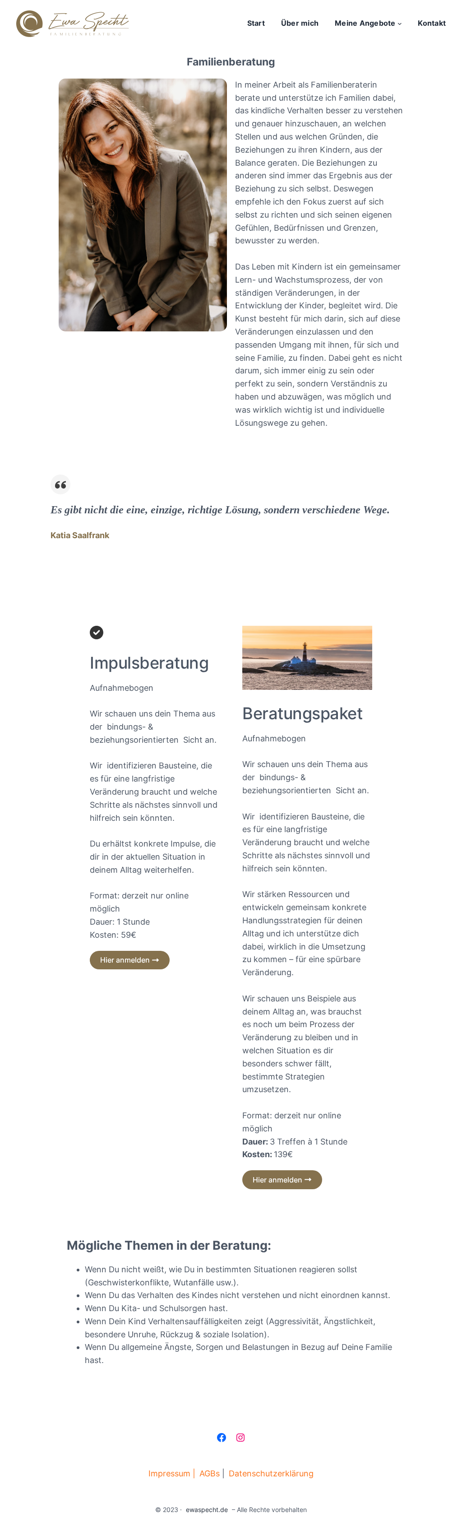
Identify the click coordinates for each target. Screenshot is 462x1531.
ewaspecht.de (207, 1509)
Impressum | (171, 1473)
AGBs (209, 1473)
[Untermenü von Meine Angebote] (399, 23)
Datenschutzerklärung (271, 1473)
